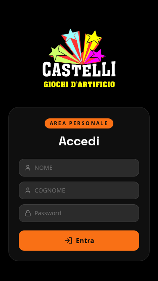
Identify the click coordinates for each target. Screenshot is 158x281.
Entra (85, 240)
